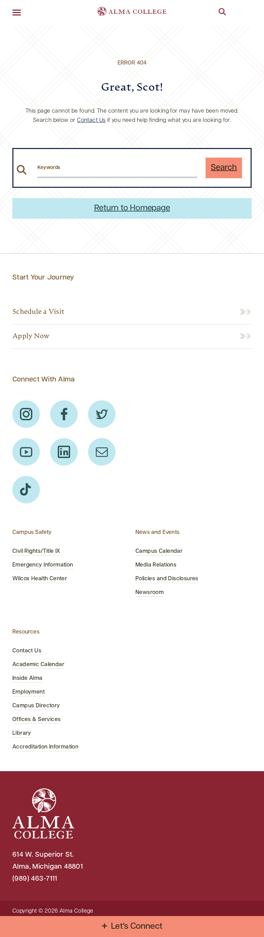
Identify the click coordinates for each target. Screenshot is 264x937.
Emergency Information (42, 565)
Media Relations (155, 565)
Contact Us (91, 120)
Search (224, 168)
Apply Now (31, 336)
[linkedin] (64, 452)
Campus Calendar (159, 551)
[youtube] (26, 452)
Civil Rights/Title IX (36, 551)
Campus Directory (36, 706)
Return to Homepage (132, 208)
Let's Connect (137, 926)
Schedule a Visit (38, 312)
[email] (102, 452)
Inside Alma (27, 678)
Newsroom (149, 592)
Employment (28, 692)
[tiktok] (26, 489)
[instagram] (26, 414)
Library (21, 733)
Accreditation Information (45, 747)
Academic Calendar (38, 664)
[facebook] (64, 414)
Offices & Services (36, 719)
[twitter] (102, 414)
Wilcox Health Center (39, 579)
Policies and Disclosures (166, 579)
